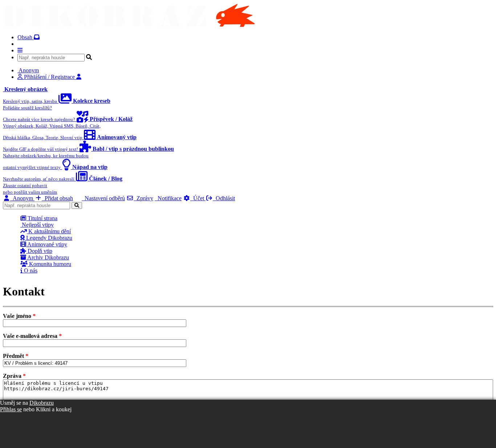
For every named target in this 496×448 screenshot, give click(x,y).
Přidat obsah (57, 198)
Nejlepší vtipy (37, 225)
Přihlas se (11, 409)
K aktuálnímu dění (49, 231)
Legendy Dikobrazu (48, 238)
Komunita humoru (49, 264)
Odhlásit (224, 198)
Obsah (25, 37)
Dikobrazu (41, 403)
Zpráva (14, 376)
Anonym (22, 198)
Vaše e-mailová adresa (32, 336)
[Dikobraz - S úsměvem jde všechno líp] (129, 25)
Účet (198, 198)
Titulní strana (41, 218)
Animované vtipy (46, 244)
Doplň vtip (39, 251)
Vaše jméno (19, 316)
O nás (30, 270)
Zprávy (143, 198)
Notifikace (168, 198)
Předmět (15, 356)
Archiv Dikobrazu (47, 257)
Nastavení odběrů (103, 198)
